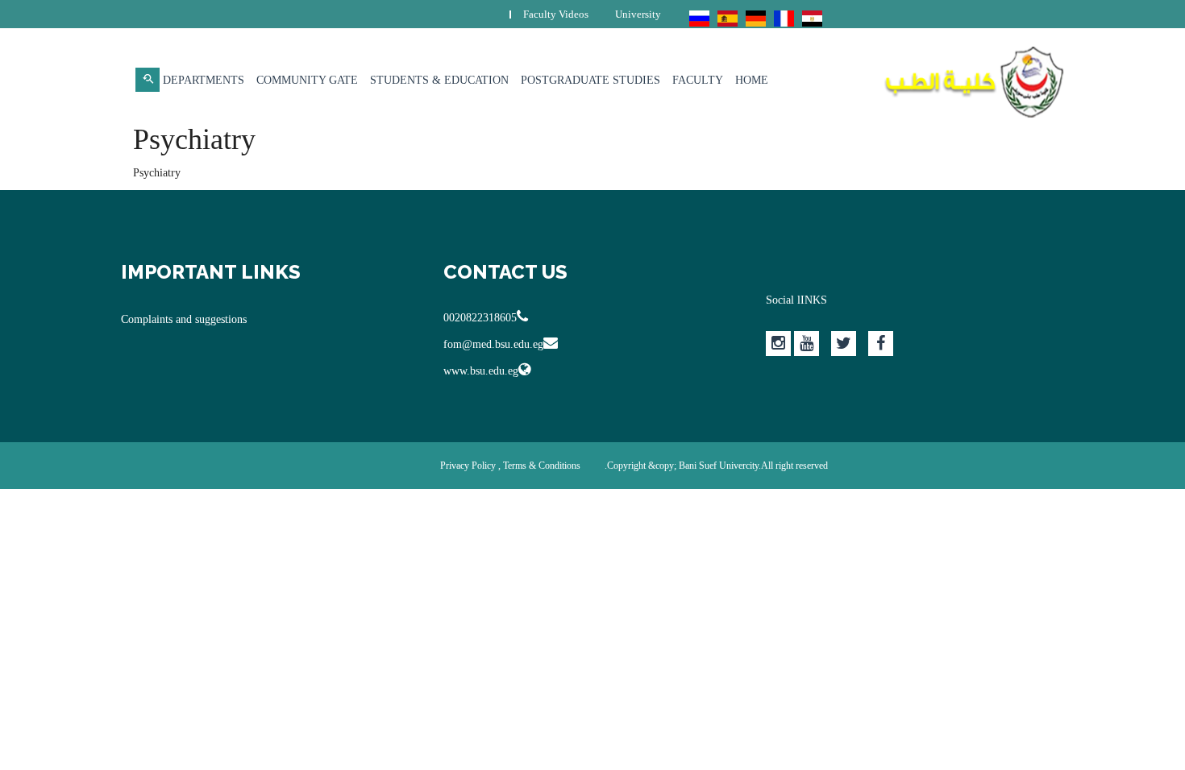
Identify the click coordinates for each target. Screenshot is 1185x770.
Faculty (697, 80)
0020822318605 (480, 318)
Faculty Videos (555, 14)
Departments (203, 80)
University (638, 14)
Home (751, 80)
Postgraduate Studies (590, 80)
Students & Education (439, 80)
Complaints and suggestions (184, 319)
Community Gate (307, 80)
